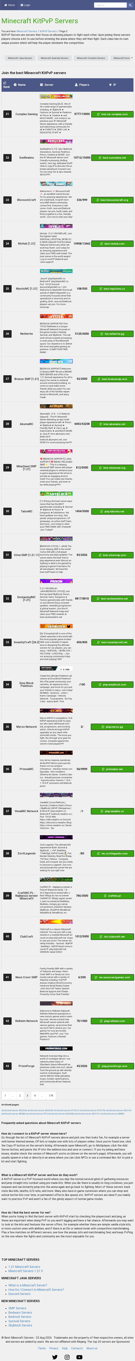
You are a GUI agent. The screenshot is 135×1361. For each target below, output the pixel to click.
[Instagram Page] (67, 1357)
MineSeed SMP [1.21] (27, 468)
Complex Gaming (26, 114)
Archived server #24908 (61, 1113)
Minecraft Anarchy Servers (54, 58)
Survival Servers (19, 1321)
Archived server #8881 (113, 1113)
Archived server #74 (37, 1113)
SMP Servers (17, 1308)
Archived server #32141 (119, 1110)
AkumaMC (26, 424)
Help (65, 1348)
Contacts (77, 1348)
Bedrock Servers (19, 1317)
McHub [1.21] (26, 243)
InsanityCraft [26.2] (26, 642)
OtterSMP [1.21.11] (26, 555)
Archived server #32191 (87, 1113)
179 (51, 1095)
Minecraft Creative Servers (91, 58)
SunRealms (26, 157)
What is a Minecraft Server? (27, 1285)
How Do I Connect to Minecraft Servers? (36, 1289)
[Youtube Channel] (79, 1357)
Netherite (26, 333)
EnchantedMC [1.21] (26, 599)
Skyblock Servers (20, 1325)
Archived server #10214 (66, 1110)
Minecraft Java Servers (20, 58)
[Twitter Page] (55, 1357)
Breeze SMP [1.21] (26, 379)
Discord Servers (19, 1294)
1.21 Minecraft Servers (24, 1267)
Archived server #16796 (93, 1110)
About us (91, 1348)
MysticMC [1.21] (26, 288)
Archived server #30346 (14, 1110)
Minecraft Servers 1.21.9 (25, 1271)
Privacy (53, 1348)
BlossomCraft (26, 200)
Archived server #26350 (40, 1110)
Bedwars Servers (20, 1312)
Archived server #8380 (13, 1113)
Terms (42, 1348)
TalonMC (27, 511)
